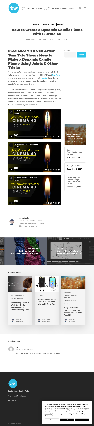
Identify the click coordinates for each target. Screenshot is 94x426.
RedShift (67, 304)
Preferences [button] (48, 416)
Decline (67, 420)
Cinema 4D (35, 24)
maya (12, 295)
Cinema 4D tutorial (48, 24)
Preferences (51, 420)
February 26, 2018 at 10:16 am (24, 349)
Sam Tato (56, 75)
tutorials (60, 24)
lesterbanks (30, 39)
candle (44, 78)
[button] (85, 8)
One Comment (63, 39)
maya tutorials (19, 295)
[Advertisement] (75, 90)
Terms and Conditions (17, 396)
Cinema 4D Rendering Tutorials (71, 296)
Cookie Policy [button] (48, 414)
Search (67, 50)
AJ (17, 348)
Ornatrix (13, 299)
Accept (82, 420)
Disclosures (13, 401)
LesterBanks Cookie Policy (19, 391)
